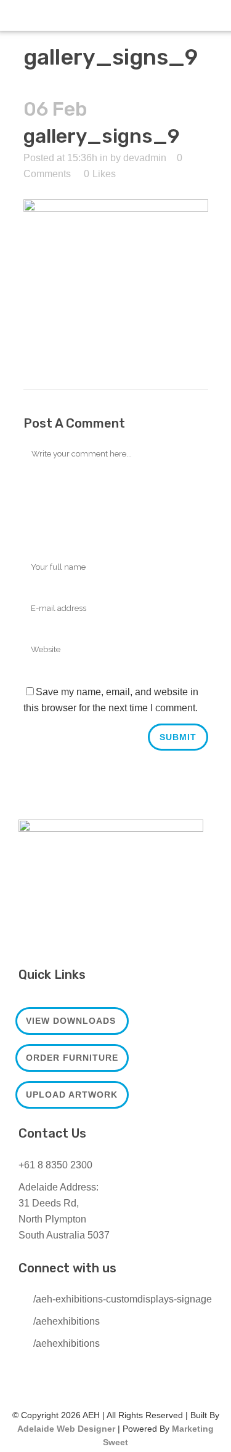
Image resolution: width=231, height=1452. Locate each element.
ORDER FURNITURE (72, 1058)
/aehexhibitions (66, 1321)
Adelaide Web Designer (66, 1429)
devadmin (144, 158)
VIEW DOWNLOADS (71, 1021)
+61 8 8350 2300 (55, 1165)
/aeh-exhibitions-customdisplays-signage (122, 1299)
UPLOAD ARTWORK (72, 1094)
